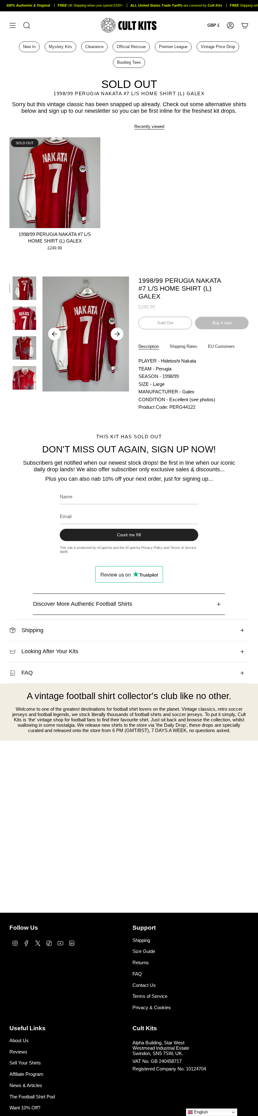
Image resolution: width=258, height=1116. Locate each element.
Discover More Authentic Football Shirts (82, 604)
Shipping (32, 630)
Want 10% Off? (24, 1107)
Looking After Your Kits (49, 651)
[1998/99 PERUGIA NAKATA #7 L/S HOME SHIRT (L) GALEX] (54, 182)
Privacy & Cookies (151, 1007)
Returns (140, 962)
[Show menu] (12, 25)
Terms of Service (183, 548)
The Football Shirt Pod (32, 1096)
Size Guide (143, 951)
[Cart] (245, 25)
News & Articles (25, 1085)
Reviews (18, 1051)
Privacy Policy (152, 548)
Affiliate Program (26, 1074)
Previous (54, 334)
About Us (19, 1040)
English (200, 1112)
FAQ (27, 673)
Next (117, 334)
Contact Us (144, 985)
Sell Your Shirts (25, 1062)
